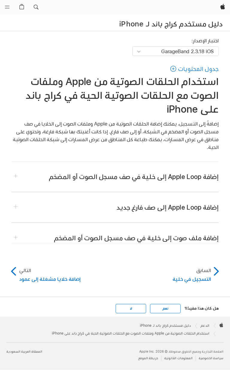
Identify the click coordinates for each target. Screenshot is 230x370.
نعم (165, 308)
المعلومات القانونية (178, 358)
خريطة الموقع (148, 358)
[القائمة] (7, 7)
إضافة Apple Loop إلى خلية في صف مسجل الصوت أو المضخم (134, 176)
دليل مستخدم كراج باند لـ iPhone (171, 23)
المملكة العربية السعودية (24, 351)
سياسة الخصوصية (211, 358)
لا (131, 308)
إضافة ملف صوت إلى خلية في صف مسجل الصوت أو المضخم (136, 238)
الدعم (205, 325)
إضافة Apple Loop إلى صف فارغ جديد (167, 207)
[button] (36, 7)
